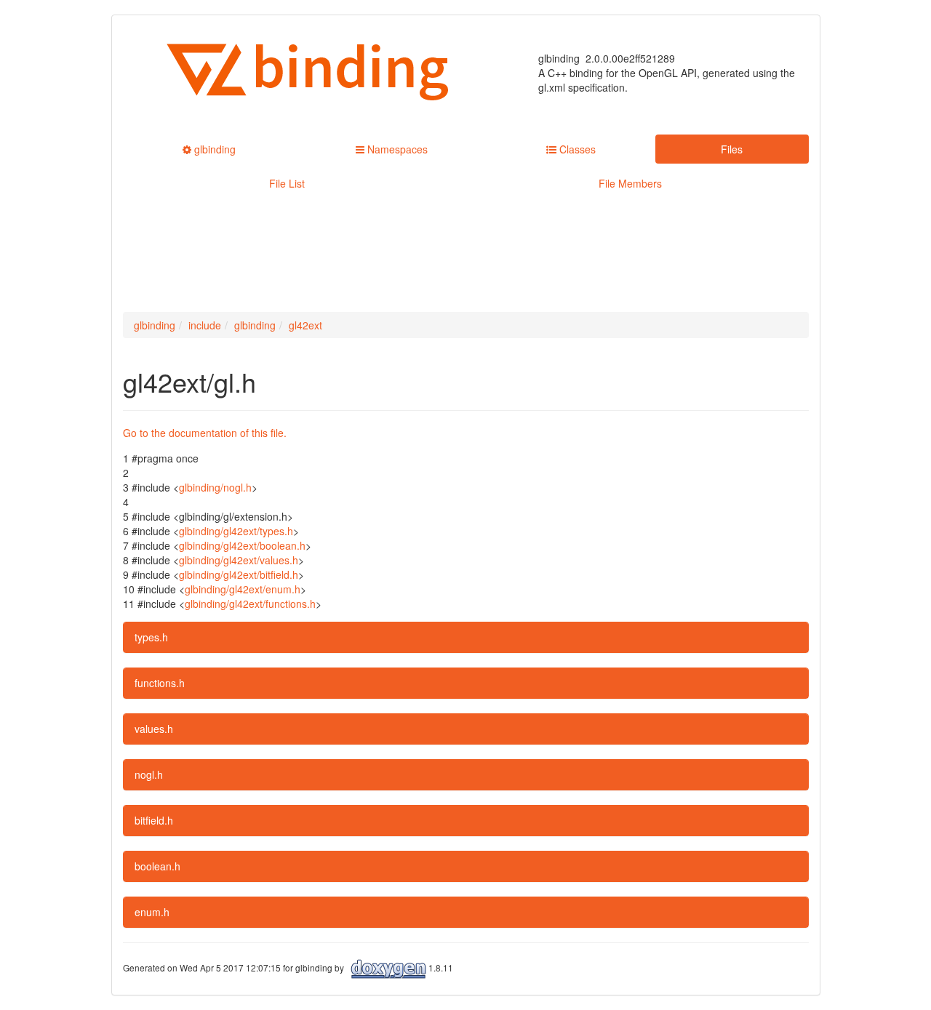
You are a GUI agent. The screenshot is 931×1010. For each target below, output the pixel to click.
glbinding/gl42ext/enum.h (242, 589)
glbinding (154, 325)
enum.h (152, 912)
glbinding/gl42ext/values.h (238, 560)
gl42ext (305, 325)
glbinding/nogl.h (215, 487)
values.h (154, 728)
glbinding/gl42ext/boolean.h (242, 545)
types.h (151, 637)
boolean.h (157, 866)
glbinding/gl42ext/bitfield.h (238, 574)
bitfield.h (154, 820)
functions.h (160, 683)
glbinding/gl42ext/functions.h (250, 603)
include (204, 325)
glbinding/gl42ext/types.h (236, 531)
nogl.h (149, 774)
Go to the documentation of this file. (205, 432)
